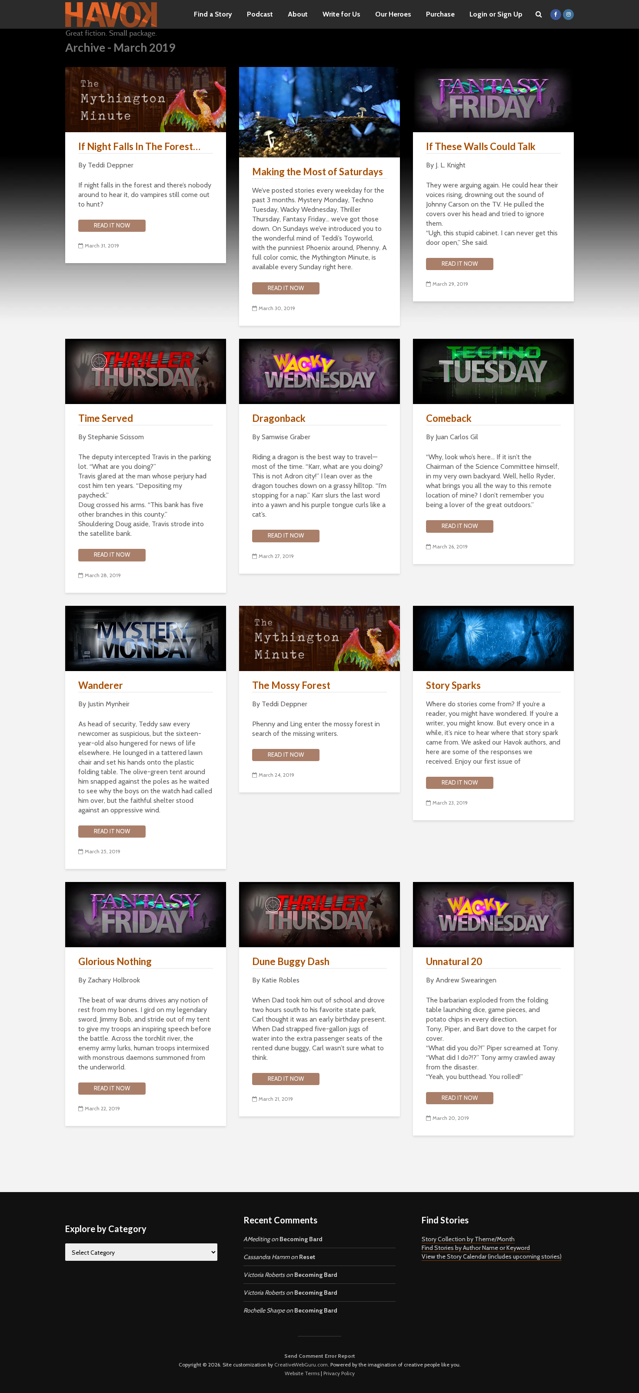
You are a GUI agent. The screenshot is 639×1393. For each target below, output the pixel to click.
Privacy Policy (339, 1373)
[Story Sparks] (493, 637)
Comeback (449, 418)
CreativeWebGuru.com (301, 1364)
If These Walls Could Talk (481, 146)
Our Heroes (393, 14)
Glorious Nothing (115, 961)
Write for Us (341, 14)
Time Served (105, 418)
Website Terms (302, 1373)
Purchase (440, 14)
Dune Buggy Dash (290, 961)
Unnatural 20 (454, 961)
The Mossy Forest (291, 685)
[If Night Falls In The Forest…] (145, 99)
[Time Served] (145, 371)
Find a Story (213, 14)
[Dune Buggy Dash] (319, 914)
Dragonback (279, 418)
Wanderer (100, 685)
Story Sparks (453, 685)
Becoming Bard (301, 1239)
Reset (307, 1257)
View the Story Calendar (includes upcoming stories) (492, 1256)
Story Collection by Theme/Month (468, 1239)
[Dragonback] (319, 371)
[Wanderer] (145, 637)
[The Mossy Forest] (319, 637)
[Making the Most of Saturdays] (319, 111)
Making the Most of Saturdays (317, 171)
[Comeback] (493, 371)
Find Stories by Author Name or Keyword (476, 1248)
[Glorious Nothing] (145, 914)
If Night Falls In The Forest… (139, 146)
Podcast (260, 14)
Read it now (112, 225)
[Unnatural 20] (493, 914)
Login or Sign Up (496, 14)
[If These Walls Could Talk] (493, 99)
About (298, 14)
